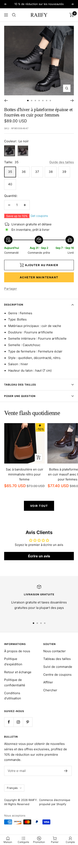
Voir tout (39, 505)
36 (24, 172)
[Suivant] (72, 100)
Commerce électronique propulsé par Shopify (54, 802)
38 (51, 172)
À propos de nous (17, 651)
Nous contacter (54, 651)
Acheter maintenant (39, 277)
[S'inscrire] (66, 770)
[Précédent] (6, 100)
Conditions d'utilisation (12, 695)
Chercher (50, 690)
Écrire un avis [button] (39, 556)
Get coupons (39, 215)
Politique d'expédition (13, 661)
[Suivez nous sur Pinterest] (27, 722)
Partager (10, 289)
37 (37, 172)
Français (12, 788)
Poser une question (20, 396)
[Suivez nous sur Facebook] (9, 722)
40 (10, 184)
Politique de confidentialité (14, 682)
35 (10, 172)
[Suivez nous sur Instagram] (18, 722)
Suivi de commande (57, 667)
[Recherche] (14, 15)
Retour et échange (17, 672)
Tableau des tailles (20, 384)
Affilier (48, 682)
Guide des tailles (61, 162)
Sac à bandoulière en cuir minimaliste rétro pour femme (24, 474)
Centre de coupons (57, 675)
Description (13, 304)
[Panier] (71, 15)
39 (64, 172)
